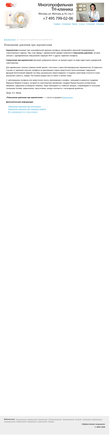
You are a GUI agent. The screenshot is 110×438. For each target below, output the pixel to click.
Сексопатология (10, 421)
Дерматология (21, 421)
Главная (57, 24)
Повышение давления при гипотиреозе (24, 107)
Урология (78, 419)
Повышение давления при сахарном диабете (27, 109)
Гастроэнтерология (55, 419)
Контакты (100, 24)
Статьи (82, 24)
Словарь (51, 421)
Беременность (97, 419)
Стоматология (42, 421)
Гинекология (86, 419)
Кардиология (9, 39)
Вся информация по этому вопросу (23, 112)
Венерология (31, 421)
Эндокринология (68, 419)
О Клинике (90, 24)
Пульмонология (21, 419)
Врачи (74, 24)
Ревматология (33, 419)
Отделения (66, 24)
